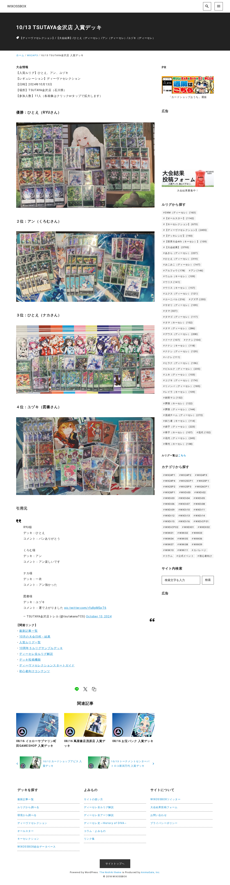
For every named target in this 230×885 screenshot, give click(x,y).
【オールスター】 (179, 218)
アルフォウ (175, 270)
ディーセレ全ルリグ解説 (36, 654)
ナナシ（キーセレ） (180, 345)
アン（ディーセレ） (114, 38)
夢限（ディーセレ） (180, 409)
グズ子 (198, 299)
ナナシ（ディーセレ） (181, 351)
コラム (169, 556)
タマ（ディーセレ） (180, 328)
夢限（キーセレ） (179, 403)
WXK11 (183, 550)
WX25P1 (204, 481)
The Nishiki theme (110, 872)
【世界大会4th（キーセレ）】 (186, 241)
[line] (77, 689)
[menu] (219, 6)
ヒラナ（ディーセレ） (181, 363)
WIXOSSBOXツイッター (165, 799)
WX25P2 (170, 486)
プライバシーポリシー (164, 823)
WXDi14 (200, 515)
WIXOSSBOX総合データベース (36, 846)
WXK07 (169, 544)
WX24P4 (170, 481)
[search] (207, 6)
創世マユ (174, 397)
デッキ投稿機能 (30, 659)
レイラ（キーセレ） (180, 392)
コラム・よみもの (95, 831)
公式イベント (186, 556)
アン (197, 270)
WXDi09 (170, 509)
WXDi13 (185, 515)
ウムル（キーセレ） (180, 276)
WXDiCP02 (171, 527)
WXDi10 (185, 509)
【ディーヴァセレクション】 (37, 38)
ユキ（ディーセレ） (180, 374)
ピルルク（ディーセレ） (182, 369)
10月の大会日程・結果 (34, 636)
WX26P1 (170, 492)
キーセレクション (28, 838)
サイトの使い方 (93, 799)
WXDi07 (185, 504)
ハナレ (172, 357)
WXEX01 (189, 527)
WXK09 (198, 544)
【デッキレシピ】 (179, 235)
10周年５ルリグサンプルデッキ (41, 648)
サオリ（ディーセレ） (181, 305)
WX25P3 (186, 486)
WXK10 (169, 550)
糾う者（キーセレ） (180, 421)
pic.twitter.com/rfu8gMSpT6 (85, 608)
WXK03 (198, 533)
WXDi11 (200, 509)
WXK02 (183, 533)
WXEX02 (205, 527)
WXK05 (183, 538)
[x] (85, 689)
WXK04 (169, 538)
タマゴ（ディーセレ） (181, 316)
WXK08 (183, 544)
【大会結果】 (64, 38)
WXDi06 (170, 504)
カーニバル (175, 299)
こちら (182, 455)
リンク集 (89, 838)
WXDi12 (170, 515)
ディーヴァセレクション (32, 823)
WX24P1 (170, 475)
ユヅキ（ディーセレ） (141, 38)
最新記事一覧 (28, 631)
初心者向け (205, 556)
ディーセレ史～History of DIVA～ (105, 823)
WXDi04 (185, 498)
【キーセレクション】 (181, 224)
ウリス (172, 282)
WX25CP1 (187, 481)
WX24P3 (202, 475)
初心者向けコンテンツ (34, 671)
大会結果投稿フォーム (164, 807)
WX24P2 (186, 475)
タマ (171, 311)
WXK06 (198, 538)
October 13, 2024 (99, 616)
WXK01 (169, 533)
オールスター (25, 831)
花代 (204, 432)
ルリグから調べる (28, 807)
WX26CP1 (203, 486)
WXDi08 (200, 504)
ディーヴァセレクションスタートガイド (47, 665)
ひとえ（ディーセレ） (87, 38)
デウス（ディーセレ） (181, 334)
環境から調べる (26, 815)
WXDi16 (185, 521)
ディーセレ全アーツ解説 (99, 815)
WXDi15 (170, 521)
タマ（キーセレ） (179, 322)
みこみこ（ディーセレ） (182, 264)
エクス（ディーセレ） (181, 293)
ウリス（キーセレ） (180, 287)
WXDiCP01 (202, 521)
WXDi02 (201, 492)
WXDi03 (170, 498)
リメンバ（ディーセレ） (182, 386)
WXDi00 (185, 492)
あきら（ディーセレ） (181, 253)
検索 (208, 580)
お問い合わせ (158, 815)
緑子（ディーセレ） (180, 426)
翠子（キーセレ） (179, 432)
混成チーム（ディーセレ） (184, 415)
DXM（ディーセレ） (180, 212)
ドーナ (172, 340)
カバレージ (200, 550)
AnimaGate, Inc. (150, 872)
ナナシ (193, 340)
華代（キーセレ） (179, 444)
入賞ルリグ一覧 (30, 642)
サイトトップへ (115, 863)
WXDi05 (200, 498)
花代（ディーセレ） (180, 438)
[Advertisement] (189, 139)
